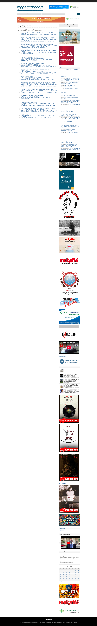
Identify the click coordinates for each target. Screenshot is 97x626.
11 (63, 574)
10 (60, 574)
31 (60, 580)
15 (75, 574)
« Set (60, 581)
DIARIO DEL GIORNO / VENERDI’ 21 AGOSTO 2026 (32, 109)
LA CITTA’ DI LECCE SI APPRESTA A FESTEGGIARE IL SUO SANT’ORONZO (38, 108)
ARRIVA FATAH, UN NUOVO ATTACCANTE (30, 49)
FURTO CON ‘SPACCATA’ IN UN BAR (29, 54)
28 (72, 578)
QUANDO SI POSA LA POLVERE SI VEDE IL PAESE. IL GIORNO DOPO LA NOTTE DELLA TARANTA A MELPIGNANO (70, 70)
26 (66, 578)
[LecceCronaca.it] (30, 11)
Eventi (61, 367)
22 (75, 576)
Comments (78, 1)
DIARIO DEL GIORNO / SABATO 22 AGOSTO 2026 (32, 95)
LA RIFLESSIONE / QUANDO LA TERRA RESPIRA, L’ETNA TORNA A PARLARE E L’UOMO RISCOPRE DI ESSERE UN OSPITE (70, 101)
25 (63, 578)
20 (69, 576)
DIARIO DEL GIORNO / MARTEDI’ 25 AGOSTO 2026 (32, 58)
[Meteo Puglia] (62, 530)
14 (72, 574)
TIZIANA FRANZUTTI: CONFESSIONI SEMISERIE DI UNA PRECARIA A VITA (38, 41)
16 (78, 574)
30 (78, 578)
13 (69, 574)
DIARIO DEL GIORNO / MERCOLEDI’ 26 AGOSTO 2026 (33, 47)
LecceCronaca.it (48, 619)
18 (63, 576)
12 (66, 574)
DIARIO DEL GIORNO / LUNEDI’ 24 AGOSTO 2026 (32, 71)
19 (66, 576)
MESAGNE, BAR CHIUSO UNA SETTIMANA (31, 120)
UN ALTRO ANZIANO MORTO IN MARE (29, 96)
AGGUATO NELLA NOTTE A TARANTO (29, 64)
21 (72, 576)
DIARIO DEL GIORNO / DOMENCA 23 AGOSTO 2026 (32, 78)
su (63, 69)
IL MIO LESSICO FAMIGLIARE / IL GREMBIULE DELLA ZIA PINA (35, 77)
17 (60, 576)
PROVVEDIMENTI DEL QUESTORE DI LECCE (31, 99)
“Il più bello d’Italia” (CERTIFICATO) (28, 43)
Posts (72, 1)
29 (75, 578)
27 (69, 578)
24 (60, 578)
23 (78, 576)
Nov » (62, 581)
